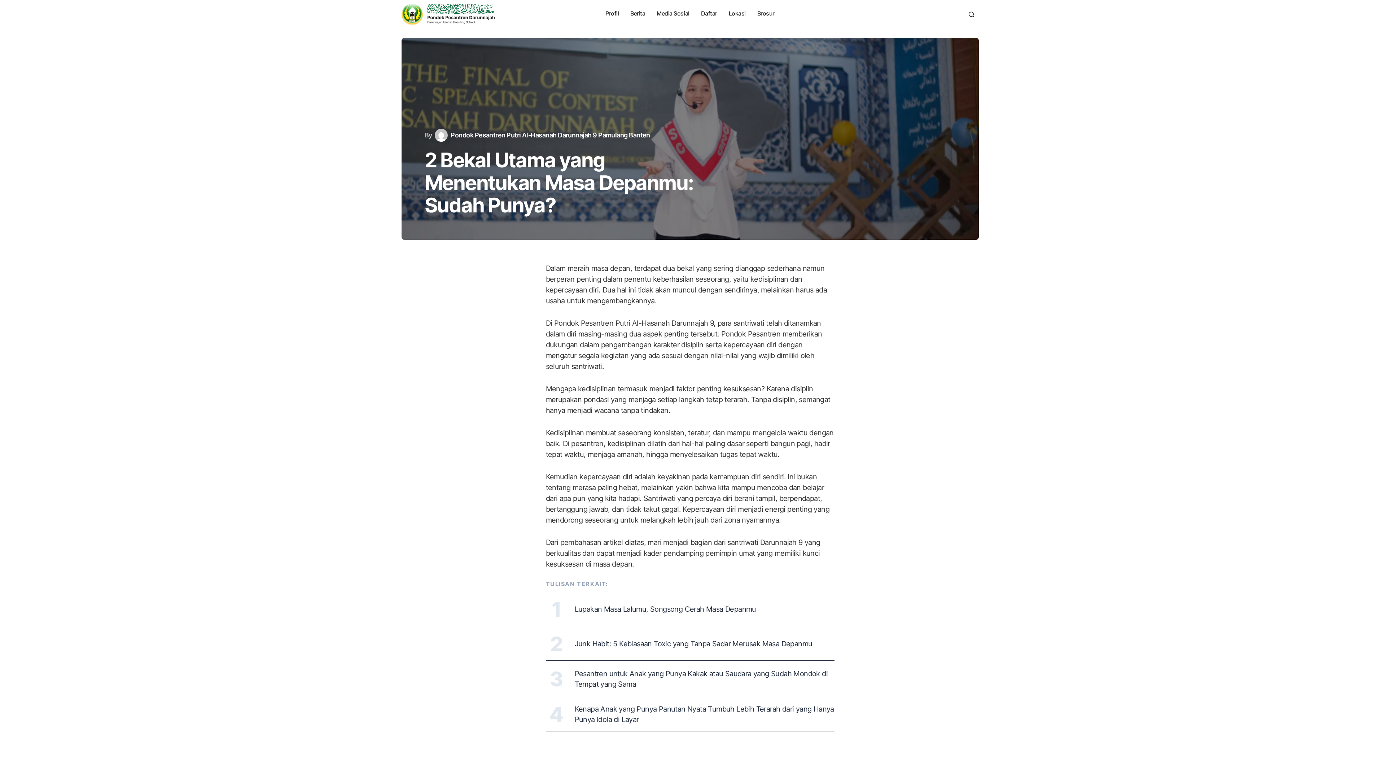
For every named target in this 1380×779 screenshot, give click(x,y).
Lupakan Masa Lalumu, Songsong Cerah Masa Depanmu (665, 609)
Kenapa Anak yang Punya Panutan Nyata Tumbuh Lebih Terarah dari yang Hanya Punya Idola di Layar (704, 714)
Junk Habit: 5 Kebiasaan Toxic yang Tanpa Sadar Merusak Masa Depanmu (693, 643)
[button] (971, 14)
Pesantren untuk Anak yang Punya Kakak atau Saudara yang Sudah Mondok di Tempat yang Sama (701, 678)
